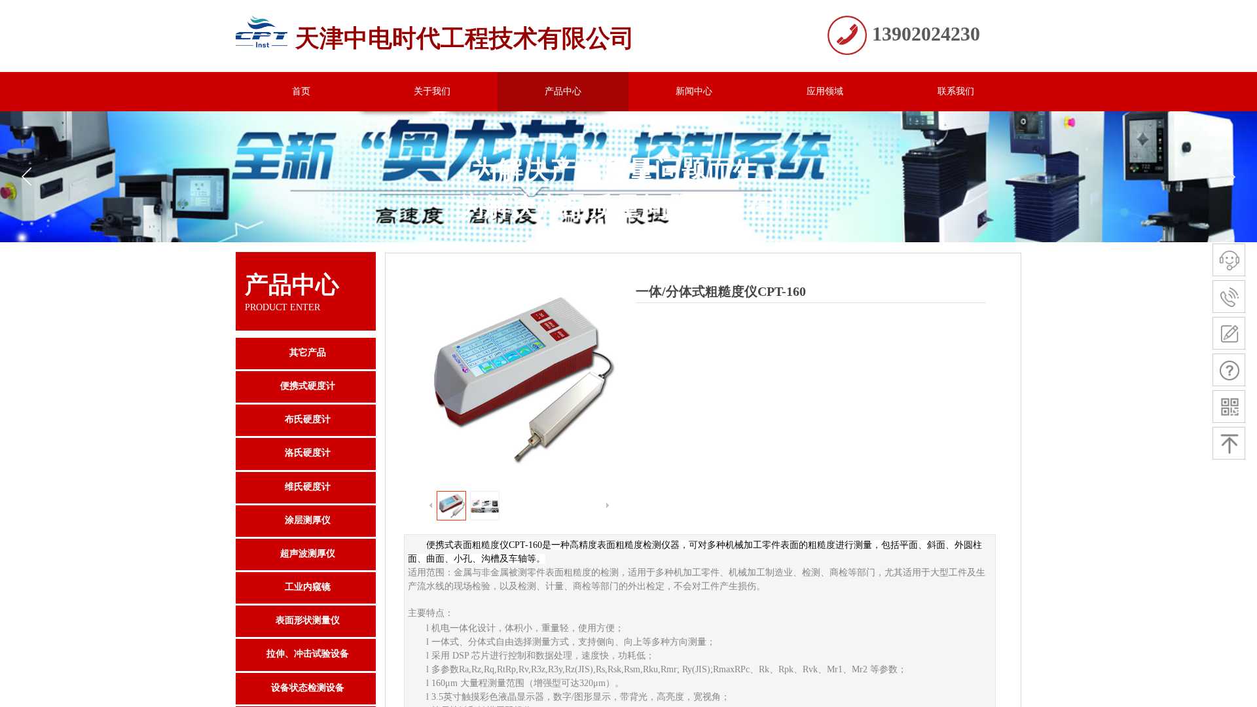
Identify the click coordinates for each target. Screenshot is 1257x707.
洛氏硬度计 (308, 453)
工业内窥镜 (308, 587)
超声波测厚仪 (307, 553)
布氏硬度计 (308, 419)
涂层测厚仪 (308, 520)
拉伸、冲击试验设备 (307, 654)
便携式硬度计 (307, 386)
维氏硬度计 (308, 487)
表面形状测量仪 (308, 620)
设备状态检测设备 (307, 688)
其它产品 (307, 352)
